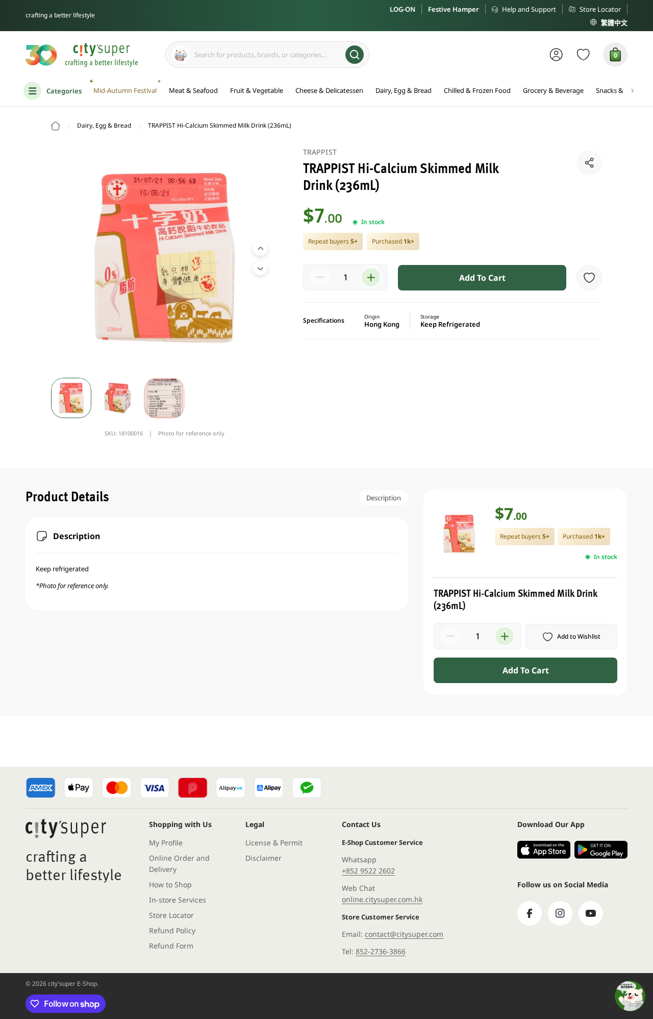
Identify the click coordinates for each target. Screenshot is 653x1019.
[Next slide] (260, 268)
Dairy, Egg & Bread (104, 125)
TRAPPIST (320, 152)
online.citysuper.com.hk (382, 899)
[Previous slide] (260, 248)
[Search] (354, 54)
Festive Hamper (453, 9)
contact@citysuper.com (404, 934)
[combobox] (267, 54)
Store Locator (600, 9)
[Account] (556, 54)
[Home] (55, 126)
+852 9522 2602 (368, 871)
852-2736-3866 (381, 951)
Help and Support (529, 9)
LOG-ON (402, 9)
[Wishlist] (583, 54)
